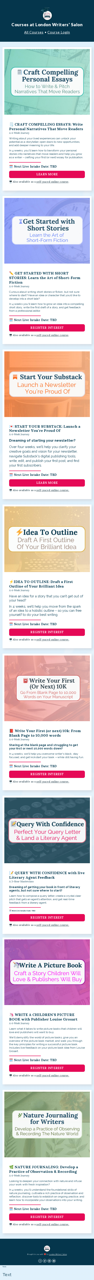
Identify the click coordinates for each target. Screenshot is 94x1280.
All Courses (33, 32)
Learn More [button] (47, 174)
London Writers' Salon (58, 1254)
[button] (40, 1261)
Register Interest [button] (47, 328)
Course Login (58, 32)
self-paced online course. (52, 490)
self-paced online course (52, 181)
